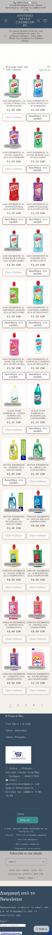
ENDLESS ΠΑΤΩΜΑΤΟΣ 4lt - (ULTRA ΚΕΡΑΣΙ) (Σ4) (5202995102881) (38, 676)
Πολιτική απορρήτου (27, 840)
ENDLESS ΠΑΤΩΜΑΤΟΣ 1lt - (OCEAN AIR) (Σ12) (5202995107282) (38, 519)
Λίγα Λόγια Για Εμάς (18, 724)
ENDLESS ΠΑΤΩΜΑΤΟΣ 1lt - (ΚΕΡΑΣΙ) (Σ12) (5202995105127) (14, 624)
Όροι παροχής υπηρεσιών (28, 844)
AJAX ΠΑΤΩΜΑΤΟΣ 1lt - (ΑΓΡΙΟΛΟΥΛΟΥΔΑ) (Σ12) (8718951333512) (13, 206)
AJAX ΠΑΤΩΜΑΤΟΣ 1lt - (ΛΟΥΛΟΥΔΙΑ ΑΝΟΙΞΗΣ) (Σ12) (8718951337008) (13, 310)
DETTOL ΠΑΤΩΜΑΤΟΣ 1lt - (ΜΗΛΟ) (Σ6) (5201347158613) (38, 467)
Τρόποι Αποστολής (16, 730)
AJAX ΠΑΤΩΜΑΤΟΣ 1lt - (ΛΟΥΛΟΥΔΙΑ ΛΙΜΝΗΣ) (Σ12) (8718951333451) (38, 310)
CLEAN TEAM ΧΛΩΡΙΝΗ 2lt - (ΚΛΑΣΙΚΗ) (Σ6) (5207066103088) (38, 414)
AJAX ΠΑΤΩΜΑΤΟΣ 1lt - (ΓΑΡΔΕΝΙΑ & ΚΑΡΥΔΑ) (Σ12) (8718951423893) (13, 258)
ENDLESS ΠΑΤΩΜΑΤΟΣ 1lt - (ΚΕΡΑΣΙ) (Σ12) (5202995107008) (38, 624)
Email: (4, 921)
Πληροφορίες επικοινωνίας (28, 849)
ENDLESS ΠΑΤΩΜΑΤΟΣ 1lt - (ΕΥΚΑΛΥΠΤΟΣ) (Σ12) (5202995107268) (38, 573)
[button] (6, 20)
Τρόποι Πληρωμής (16, 737)
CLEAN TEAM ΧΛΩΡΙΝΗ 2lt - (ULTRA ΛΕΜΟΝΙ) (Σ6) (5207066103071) (14, 414)
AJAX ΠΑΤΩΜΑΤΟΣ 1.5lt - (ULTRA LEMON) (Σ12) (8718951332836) (14, 103)
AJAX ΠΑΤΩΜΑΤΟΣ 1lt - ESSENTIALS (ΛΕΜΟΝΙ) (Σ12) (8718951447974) (38, 361)
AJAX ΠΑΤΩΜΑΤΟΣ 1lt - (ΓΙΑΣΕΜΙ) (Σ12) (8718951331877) (38, 258)
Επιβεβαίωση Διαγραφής (11, 933)
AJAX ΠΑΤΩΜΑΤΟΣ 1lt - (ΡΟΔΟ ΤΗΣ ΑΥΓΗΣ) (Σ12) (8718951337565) (13, 361)
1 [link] (10, 705)
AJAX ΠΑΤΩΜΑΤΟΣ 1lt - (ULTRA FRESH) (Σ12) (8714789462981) (38, 103)
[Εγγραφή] (43, 861)
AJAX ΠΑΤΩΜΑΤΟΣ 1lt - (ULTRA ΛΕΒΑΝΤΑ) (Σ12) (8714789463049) (13, 155)
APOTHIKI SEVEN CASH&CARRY (26, 829)
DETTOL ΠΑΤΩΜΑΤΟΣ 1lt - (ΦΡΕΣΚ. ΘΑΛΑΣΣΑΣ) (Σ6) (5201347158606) (14, 520)
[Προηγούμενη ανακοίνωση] (5, 36)
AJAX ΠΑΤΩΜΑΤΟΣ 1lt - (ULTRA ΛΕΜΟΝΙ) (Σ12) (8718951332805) (38, 155)
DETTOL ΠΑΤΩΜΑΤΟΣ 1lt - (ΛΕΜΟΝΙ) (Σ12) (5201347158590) (14, 467)
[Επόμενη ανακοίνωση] (47, 36)
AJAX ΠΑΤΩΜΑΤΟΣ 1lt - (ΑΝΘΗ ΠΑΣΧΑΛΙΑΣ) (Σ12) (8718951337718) (38, 206)
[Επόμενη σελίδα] (42, 705)
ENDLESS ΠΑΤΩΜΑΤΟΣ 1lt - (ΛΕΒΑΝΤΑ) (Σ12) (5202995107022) (14, 676)
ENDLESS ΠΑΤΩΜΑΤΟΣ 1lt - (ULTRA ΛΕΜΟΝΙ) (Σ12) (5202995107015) (14, 573)
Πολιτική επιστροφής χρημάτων (32, 835)
